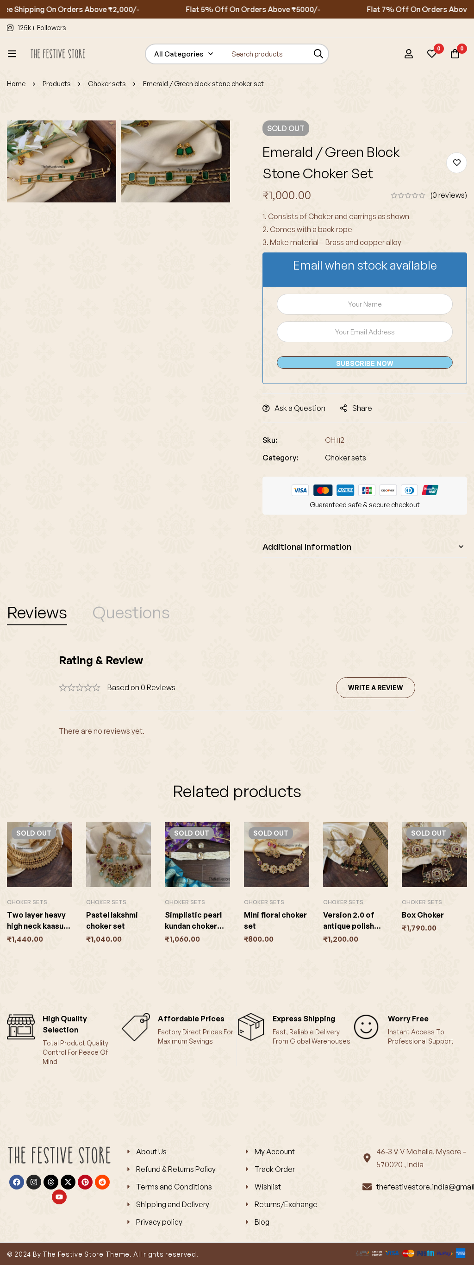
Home (16, 83)
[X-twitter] (68, 1182)
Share (362, 408)
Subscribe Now (364, 363)
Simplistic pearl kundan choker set (193, 926)
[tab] (37, 612)
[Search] (318, 54)
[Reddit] (102, 1182)
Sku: (269, 440)
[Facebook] (16, 1182)
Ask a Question (299, 408)
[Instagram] (33, 1182)
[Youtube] (59, 1196)
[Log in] (408, 54)
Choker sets (107, 83)
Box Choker (423, 914)
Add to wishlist (456, 162)
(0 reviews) (448, 195)
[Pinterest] (85, 1182)
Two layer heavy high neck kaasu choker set (36, 926)
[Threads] (51, 1182)
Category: (280, 457)
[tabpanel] (237, 695)
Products (57, 83)
